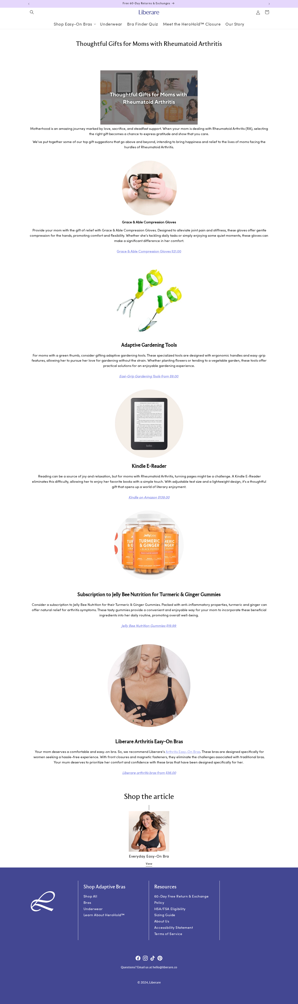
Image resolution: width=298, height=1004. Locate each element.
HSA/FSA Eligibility (169, 908)
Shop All (90, 896)
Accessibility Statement (173, 927)
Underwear (93, 908)
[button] (31, 12)
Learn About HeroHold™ (104, 915)
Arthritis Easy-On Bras (183, 751)
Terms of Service (168, 933)
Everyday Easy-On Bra (149, 856)
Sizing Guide (164, 915)
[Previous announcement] (28, 4)
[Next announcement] (269, 4)
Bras (87, 902)
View (149, 863)
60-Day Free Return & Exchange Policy (181, 899)
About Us (161, 921)
